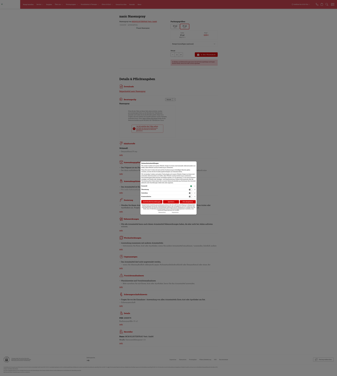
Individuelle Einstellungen (152, 202)
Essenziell (144, 186)
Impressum (175, 212)
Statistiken (144, 193)
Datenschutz (162, 212)
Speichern (171, 202)
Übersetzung (145, 189)
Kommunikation (146, 196)
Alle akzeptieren (187, 202)
